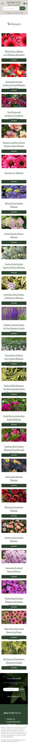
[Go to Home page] (14, 3)
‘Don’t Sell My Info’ (8, 736)
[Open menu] (2, 3)
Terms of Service (7, 740)
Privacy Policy (17, 740)
